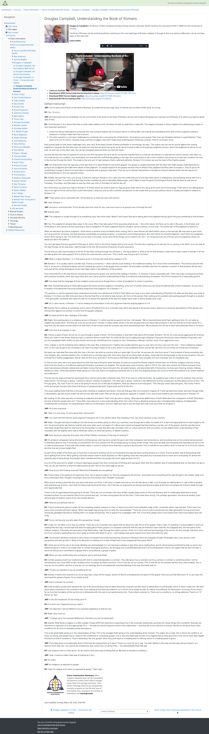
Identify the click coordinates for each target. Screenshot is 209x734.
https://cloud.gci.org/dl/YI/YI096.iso (96, 98)
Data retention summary (47, 728)
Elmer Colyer (19, 94)
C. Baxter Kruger (21, 131)
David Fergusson (21, 110)
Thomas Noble (20, 156)
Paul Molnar (19, 150)
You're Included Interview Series (55, 10)
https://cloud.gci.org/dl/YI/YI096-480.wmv (118, 93)
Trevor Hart (19, 119)
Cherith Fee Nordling (23, 159)
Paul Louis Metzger (22, 147)
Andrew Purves (20, 165)
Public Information (31, 10)
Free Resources (19, 41)
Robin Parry (19, 162)
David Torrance (20, 187)
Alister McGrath (20, 137)
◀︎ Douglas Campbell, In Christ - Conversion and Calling (71, 711)
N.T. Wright (18, 193)
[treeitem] (21, 127)
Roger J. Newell (20, 153)
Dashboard (6, 10)
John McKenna (20, 141)
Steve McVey (19, 144)
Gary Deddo (19, 104)
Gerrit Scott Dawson (22, 97)
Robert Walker (20, 190)
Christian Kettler (21, 128)
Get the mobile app (45, 731)
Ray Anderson (20, 56)
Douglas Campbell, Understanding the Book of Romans (115, 10)
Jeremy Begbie (20, 59)
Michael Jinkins (20, 125)
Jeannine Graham (21, 113)
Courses (17, 10)
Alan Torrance (20, 184)
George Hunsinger (22, 122)
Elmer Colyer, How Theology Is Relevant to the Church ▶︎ (178, 711)
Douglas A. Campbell (81, 10)
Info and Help (17, 208)
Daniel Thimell (20, 181)
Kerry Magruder (20, 134)
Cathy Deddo (19, 100)
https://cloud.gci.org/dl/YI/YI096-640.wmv (103, 96)
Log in (202, 3)
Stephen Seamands (22, 178)
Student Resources (16, 230)
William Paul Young (22, 196)
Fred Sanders (19, 175)
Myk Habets (19, 116)
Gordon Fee (19, 107)
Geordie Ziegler (20, 205)
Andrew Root (19, 172)
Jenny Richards (20, 168)
